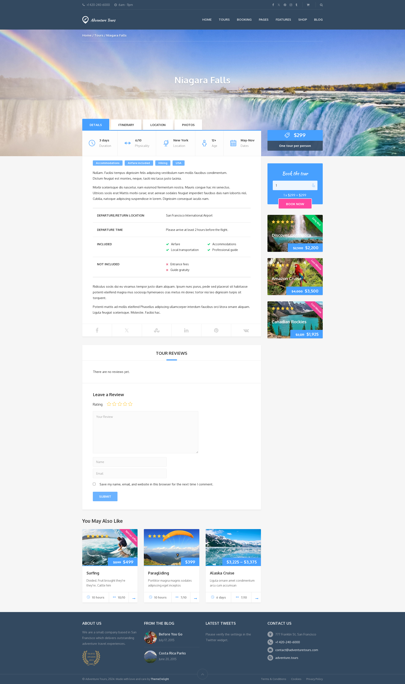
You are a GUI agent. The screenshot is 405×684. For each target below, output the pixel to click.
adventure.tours (286, 658)
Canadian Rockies (289, 321)
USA (178, 163)
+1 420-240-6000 (287, 642)
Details (96, 125)
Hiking (162, 163)
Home (207, 20)
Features (283, 20)
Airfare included (139, 163)
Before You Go (170, 634)
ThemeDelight (160, 679)
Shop (302, 20)
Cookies (296, 679)
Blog (318, 20)
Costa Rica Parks (172, 653)
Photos (188, 125)
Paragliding (158, 573)
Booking (244, 20)
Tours (224, 20)
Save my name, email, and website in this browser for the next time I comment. (156, 484)
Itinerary (126, 125)
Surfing (92, 573)
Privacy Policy (314, 679)
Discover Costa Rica (291, 235)
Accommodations (107, 163)
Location (158, 125)
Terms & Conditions (273, 679)
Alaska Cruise (222, 573)
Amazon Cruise (287, 278)
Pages (264, 20)
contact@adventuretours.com (296, 650)
